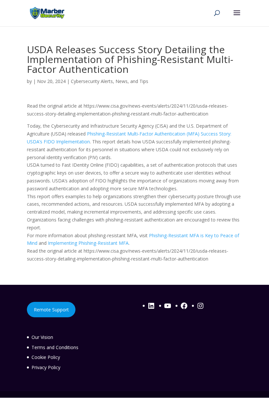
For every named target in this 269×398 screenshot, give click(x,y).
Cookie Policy (45, 357)
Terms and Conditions (54, 347)
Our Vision (42, 337)
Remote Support (51, 309)
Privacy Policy (45, 367)
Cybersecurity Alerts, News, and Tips (109, 81)
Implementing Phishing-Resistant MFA (88, 243)
